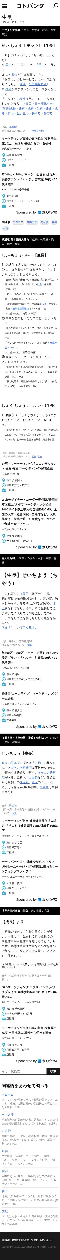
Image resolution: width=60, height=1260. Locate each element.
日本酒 (15, 763)
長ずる (36, 113)
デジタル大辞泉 (11, 30)
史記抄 (44, 222)
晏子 (26, 594)
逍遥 (23, 84)
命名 (14, 767)
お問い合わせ (46, 1240)
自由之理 (31, 222)
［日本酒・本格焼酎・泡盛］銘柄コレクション (30, 737)
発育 (22, 108)
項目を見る (27, 627)
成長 (13, 108)
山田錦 (33, 777)
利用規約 (6, 1240)
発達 (49, 108)
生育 (40, 108)
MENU (4, 6)
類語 (6, 108)
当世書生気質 (38, 84)
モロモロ (18, 222)
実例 (5, 228)
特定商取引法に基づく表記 (25, 1240)
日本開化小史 (44, 103)
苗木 (41, 65)
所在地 (44, 787)
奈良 (5, 763)
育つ (11, 113)
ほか (41, 772)
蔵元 (35, 782)
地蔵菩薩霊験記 (20, 308)
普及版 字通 (9, 558)
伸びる (48, 113)
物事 (9, 89)
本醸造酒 (26, 767)
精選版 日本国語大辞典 (15, 239)
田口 (29, 103)
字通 (5, 627)
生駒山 (39, 763)
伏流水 (24, 782)
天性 (23, 99)
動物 (15, 74)
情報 (34, 130)
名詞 (54, 222)
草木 (9, 65)
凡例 (41, 130)
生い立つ (23, 113)
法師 (44, 303)
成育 (31, 108)
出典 (39, 284)
